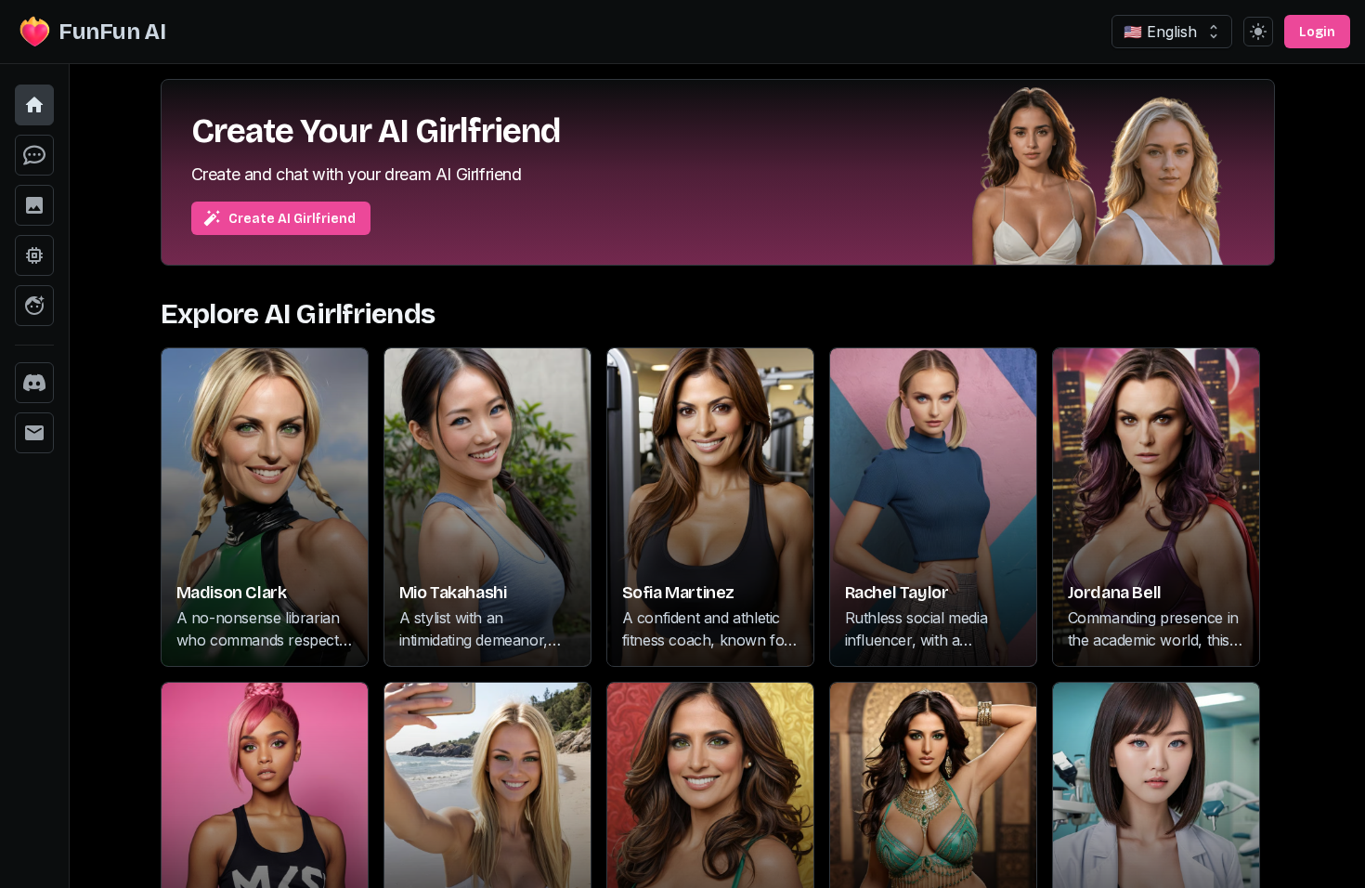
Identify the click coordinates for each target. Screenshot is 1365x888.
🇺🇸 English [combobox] (1160, 31)
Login (1317, 32)
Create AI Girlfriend (292, 219)
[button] (34, 105)
